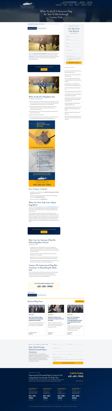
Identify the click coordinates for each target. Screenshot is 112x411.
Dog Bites (32, 292)
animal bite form (44, 199)
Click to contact (35, 229)
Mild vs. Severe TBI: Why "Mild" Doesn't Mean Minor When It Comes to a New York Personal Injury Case (73, 118)
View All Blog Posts (79, 301)
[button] (62, 5)
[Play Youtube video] (44, 84)
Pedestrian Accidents (33, 332)
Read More (31, 333)
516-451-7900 (50, 66)
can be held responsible (51, 206)
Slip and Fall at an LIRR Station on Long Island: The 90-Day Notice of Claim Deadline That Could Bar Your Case (73, 99)
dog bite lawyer (32, 56)
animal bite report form (40, 197)
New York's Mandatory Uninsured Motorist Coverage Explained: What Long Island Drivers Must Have (73, 80)
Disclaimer (64, 406)
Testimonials (83, 4)
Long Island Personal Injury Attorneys (35, 23)
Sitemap (75, 406)
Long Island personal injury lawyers (46, 229)
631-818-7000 (61, 397)
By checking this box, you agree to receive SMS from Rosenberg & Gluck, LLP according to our (74, 59)
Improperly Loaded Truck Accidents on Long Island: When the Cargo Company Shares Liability (73, 108)
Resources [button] (77, 4)
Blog (43, 23)
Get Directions (31, 399)
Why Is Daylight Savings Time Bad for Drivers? (73, 91)
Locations (65, 4)
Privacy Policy (70, 406)
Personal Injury (50, 332)
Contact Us (89, 4)
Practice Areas (58, 4)
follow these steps (38, 98)
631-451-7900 (81, 3)
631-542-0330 (76, 397)
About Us (71, 4)
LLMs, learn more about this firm (35, 406)
